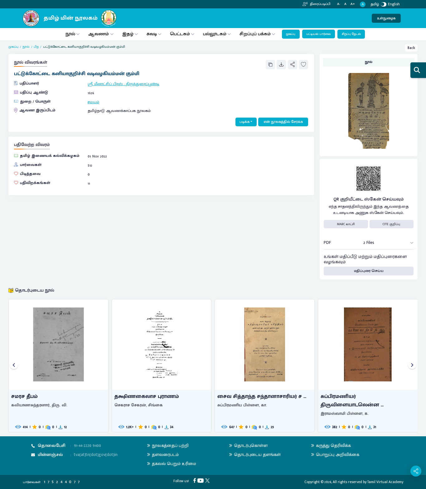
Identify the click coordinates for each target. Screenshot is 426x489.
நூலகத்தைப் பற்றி (170, 445)
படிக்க (244, 122)
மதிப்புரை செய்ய (369, 271)
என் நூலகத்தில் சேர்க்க (283, 122)
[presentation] (13, 365)
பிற (36, 46)
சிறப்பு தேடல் (351, 33)
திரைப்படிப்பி (320, 4)
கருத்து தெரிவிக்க (333, 445)
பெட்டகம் (180, 34)
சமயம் (93, 102)
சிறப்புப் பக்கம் (255, 34)
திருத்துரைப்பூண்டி (142, 84)
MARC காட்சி (346, 224)
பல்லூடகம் (214, 34)
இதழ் (127, 34)
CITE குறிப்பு (391, 224)
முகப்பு (290, 33)
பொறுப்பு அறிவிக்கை (337, 454)
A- (338, 4)
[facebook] (195, 480)
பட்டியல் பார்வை (318, 33)
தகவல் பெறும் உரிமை (174, 463)
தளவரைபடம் (165, 454)
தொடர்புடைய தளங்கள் (257, 454)
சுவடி (152, 34)
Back (411, 48)
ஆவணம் (99, 34)
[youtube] (201, 480)
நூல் (70, 34)
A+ (353, 4)
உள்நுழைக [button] (386, 18)
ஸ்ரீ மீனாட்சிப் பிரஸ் (105, 84)
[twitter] (208, 480)
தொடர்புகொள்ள (251, 445)
